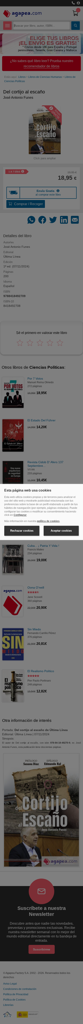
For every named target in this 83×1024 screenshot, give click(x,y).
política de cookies (48, 521)
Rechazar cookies (21, 530)
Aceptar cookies (61, 530)
